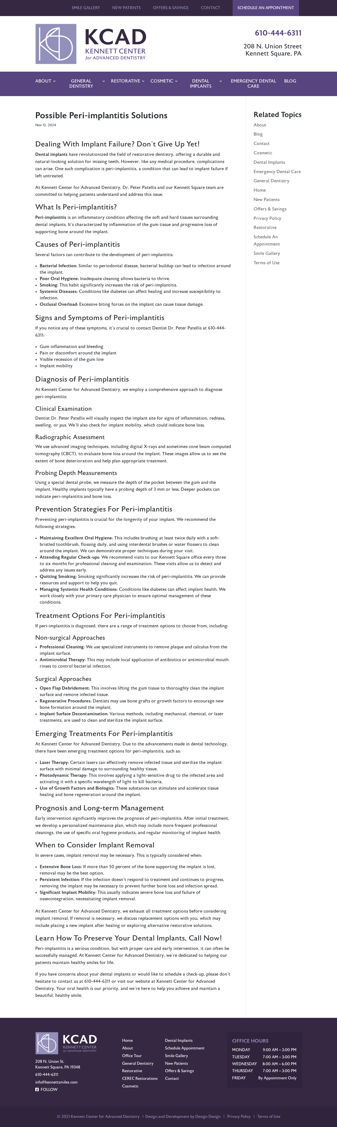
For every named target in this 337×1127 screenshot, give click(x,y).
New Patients (126, 8)
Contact (210, 8)
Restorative (125, 81)
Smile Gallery (86, 8)
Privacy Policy (267, 218)
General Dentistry (81, 84)
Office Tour (132, 1056)
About (43, 81)
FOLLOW (48, 1089)
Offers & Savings (170, 8)
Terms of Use (267, 263)
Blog (290, 81)
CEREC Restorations (140, 1078)
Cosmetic (161, 81)
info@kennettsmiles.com (56, 1082)
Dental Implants (200, 84)
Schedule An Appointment (266, 8)
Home (260, 190)
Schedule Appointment (185, 1048)
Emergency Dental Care (253, 84)
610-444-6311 (46, 1074)
